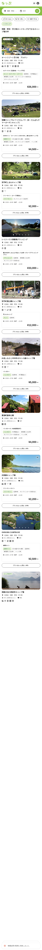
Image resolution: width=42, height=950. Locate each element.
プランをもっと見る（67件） (21, 213)
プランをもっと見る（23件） (21, 505)
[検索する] (37, 11)
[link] (21, 66)
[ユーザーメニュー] (36, 3)
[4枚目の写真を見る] (22, 53)
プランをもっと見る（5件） (21, 156)
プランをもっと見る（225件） (21, 93)
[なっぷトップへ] (6, 3)
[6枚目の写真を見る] (28, 53)
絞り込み (8, 19)
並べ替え (21, 19)
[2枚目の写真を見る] (16, 53)
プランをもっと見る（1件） (21, 389)
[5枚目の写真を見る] (25, 53)
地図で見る (33, 19)
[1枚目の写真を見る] (13, 53)
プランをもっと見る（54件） (21, 331)
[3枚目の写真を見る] (19, 53)
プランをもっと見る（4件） (21, 565)
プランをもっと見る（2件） (21, 448)
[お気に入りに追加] (37, 39)
